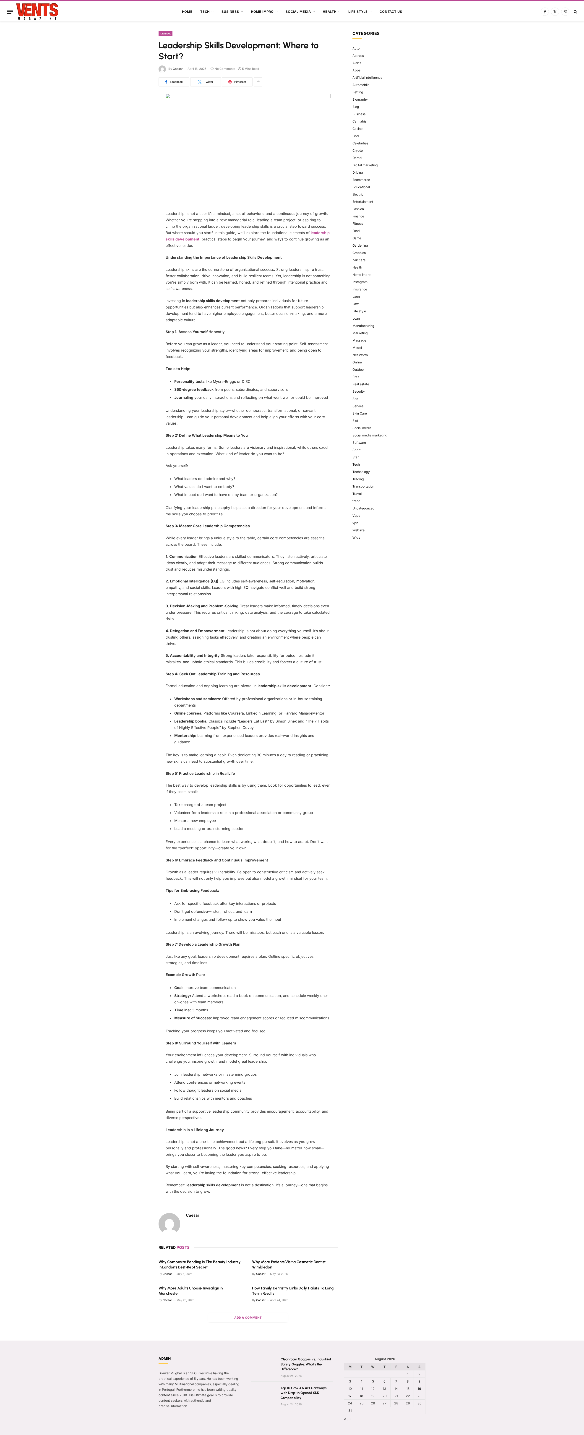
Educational (361, 187)
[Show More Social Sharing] (258, 81)
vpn (355, 523)
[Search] (575, 12)
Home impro (262, 11)
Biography (360, 99)
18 (361, 1396)
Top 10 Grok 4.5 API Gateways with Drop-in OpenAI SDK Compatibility (304, 1393)
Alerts (356, 63)
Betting (357, 92)
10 (350, 1389)
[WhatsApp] (142, 143)
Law (355, 304)
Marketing (360, 333)
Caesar (178, 68)
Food (356, 231)
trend (356, 501)
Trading (358, 479)
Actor (356, 48)
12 (373, 1389)
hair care (358, 260)
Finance (358, 216)
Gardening (360, 245)
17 (350, 1396)
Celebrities (360, 143)
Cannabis (359, 121)
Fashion (358, 209)
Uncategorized (363, 508)
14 (396, 1389)
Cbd (355, 136)
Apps (356, 70)
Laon (356, 296)
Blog (355, 107)
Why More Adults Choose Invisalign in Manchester (191, 1291)
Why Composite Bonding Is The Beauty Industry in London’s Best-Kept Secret (200, 1264)
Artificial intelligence (367, 77)
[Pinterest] (142, 132)
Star (355, 457)
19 (373, 1396)
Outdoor (358, 369)
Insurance (359, 289)
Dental (165, 33)
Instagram (360, 282)
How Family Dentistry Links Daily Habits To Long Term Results (292, 1291)
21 (396, 1396)
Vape (356, 515)
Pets (355, 377)
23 (419, 1396)
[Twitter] (142, 120)
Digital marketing (365, 165)
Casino (357, 128)
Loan (356, 318)
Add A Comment (248, 1317)
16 (419, 1389)
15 (407, 1389)
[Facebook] (142, 108)
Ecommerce (361, 180)
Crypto (357, 150)
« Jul (347, 1419)
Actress (358, 55)
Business (230, 11)
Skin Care (359, 413)
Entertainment (362, 202)
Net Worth (360, 355)
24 (350, 1403)
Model (357, 348)
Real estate (360, 384)
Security (358, 391)
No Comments (225, 68)
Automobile (360, 85)
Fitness (357, 223)
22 (408, 1396)
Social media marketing (369, 435)
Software (359, 442)
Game (356, 238)
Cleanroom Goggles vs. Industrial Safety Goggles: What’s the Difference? (306, 1364)
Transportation (363, 486)
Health (329, 11)
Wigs (356, 537)
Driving (357, 172)
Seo (355, 399)
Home (187, 11)
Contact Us (391, 11)
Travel (357, 494)
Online (357, 362)
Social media (298, 11)
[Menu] (10, 12)
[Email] (142, 155)
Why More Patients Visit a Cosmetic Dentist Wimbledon (288, 1264)
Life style (358, 11)
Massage (359, 340)
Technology (361, 472)
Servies (357, 406)
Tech (205, 11)
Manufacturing (363, 326)
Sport (356, 450)
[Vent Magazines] (37, 11)
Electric (357, 194)
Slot (355, 421)
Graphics (359, 253)
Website (358, 530)
